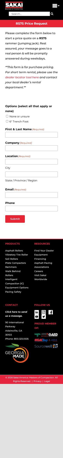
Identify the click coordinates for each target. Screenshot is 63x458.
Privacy (37, 381)
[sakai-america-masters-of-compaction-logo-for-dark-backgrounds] (14, 3)
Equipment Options (17, 287)
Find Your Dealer (44, 250)
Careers (38, 271)
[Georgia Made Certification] (17, 345)
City (7, 167)
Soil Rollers (11, 258)
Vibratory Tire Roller (16, 254)
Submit (15, 218)
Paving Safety (13, 291)
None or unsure (19, 116)
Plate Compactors (15, 262)
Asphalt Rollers (14, 250)
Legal (47, 381)
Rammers (11, 267)
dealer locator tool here (22, 77)
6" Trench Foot (19, 121)
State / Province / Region (21, 180)
